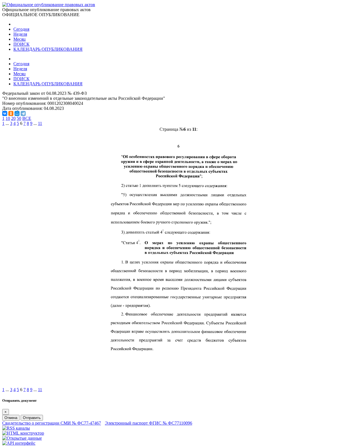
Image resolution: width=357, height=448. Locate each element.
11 (40, 123)
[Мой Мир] (17, 113)
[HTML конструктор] (23, 433)
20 (13, 118)
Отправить (32, 418)
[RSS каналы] (16, 428)
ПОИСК (21, 44)
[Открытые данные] (22, 438)
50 (19, 118)
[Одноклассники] (10, 113)
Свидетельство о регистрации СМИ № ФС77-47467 (51, 423)
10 (8, 118)
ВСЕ (26, 118)
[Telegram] (23, 113)
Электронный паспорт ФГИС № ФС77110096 (148, 423)
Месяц (19, 39)
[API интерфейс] (18, 443)
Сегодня (21, 29)
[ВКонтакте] (4, 113)
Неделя (20, 34)
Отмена (10, 418)
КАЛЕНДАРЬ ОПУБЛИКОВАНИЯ (48, 49)
